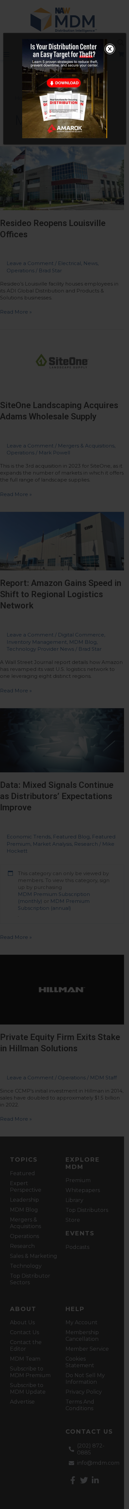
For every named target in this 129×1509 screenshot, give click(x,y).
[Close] (110, 49)
